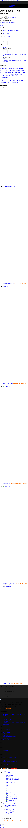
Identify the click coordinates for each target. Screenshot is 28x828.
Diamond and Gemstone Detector (11, 30)
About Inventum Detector (9, 763)
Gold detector (6, 32)
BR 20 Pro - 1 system (8, 383)
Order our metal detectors (9, 757)
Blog (4, 760)
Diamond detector (7, 732)
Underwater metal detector (9, 736)
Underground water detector (10, 734)
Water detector (6, 36)
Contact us (5, 764)
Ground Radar (6, 33)
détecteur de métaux (17, 71)
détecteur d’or (8, 68)
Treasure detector (7, 738)
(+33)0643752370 (10, 2)
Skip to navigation (4, 0)
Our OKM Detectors (9, 80)
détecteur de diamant (5, 70)
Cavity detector (6, 735)
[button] (15, 686)
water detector (15, 82)
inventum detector (11, 17)
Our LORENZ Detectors (22, 78)
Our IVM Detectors (13, 78)
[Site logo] (14, 6)
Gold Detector (6, 731)
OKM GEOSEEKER (7, 683)
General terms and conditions (10, 761)
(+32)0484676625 (17, 2)
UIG (6, 82)
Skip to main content (14, 0)
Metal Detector (6, 729)
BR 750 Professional (8, 185)
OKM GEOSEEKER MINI (8, 283)
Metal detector (6, 35)
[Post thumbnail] (5, 44)
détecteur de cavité (18, 68)
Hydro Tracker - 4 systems (9, 583)
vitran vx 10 (9, 82)
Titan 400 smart (7, 483)
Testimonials (6, 758)
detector (2, 68)
